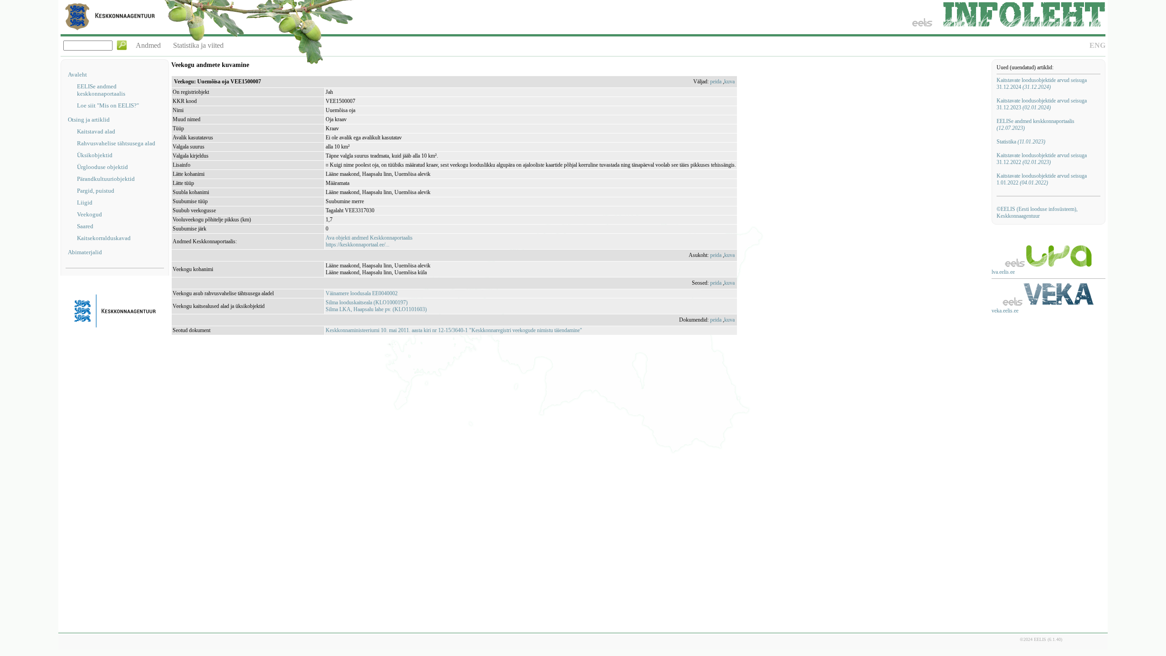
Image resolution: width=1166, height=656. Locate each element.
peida (715, 81)
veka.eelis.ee (1005, 311)
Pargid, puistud (95, 190)
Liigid (84, 202)
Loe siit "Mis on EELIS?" (108, 105)
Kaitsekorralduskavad (104, 238)
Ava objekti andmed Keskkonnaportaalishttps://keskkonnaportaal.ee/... (369, 241)
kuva (729, 81)
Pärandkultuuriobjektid (106, 178)
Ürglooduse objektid (102, 167)
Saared (85, 226)
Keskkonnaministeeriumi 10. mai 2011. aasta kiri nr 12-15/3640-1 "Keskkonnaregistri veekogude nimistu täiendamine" (454, 330)
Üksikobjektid (95, 155)
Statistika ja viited (198, 45)
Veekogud (89, 214)
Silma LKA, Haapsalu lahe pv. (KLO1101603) (376, 309)
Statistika (1021, 141)
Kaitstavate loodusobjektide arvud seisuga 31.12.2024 (1042, 83)
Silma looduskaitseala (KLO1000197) (367, 302)
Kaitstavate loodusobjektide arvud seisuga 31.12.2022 (1042, 158)
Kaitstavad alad (96, 131)
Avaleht (77, 74)
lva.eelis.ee (1003, 272)
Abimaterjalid (85, 252)
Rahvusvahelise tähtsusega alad (116, 143)
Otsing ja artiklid (89, 119)
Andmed (148, 45)
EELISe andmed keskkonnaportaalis (101, 90)
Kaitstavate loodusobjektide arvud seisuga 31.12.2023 (1042, 104)
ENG (1097, 45)
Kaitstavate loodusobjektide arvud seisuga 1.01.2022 (1042, 179)
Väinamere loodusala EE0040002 (362, 293)
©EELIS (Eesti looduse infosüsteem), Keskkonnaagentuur (1037, 212)
